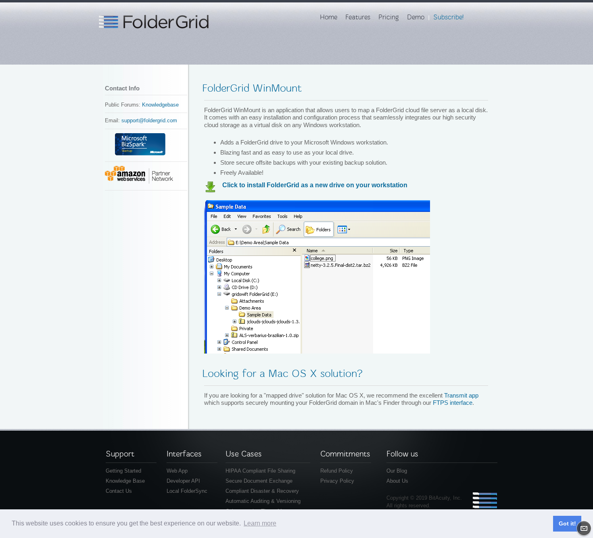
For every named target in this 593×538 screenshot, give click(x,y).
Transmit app (461, 395)
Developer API (183, 481)
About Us (397, 481)
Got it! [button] (567, 523)
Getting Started (123, 471)
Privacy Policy (337, 481)
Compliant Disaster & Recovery (262, 491)
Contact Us (119, 491)
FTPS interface (452, 402)
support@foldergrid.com (149, 120)
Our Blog (396, 471)
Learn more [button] (260, 523)
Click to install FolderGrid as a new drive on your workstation (314, 185)
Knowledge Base (125, 481)
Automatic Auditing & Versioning (263, 501)
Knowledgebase (160, 105)
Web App (177, 471)
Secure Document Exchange (259, 481)
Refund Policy (336, 471)
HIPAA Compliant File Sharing (260, 471)
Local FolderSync (187, 491)
